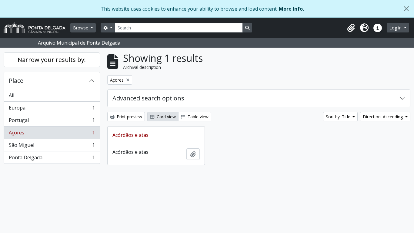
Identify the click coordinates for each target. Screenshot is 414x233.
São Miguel (51, 146)
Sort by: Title (339, 117)
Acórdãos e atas (130, 135)
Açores (51, 134)
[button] (351, 28)
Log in (396, 28)
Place (16, 80)
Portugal (51, 122)
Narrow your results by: (52, 60)
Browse (81, 28)
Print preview (128, 117)
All (11, 95)
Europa (51, 109)
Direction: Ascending (383, 117)
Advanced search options (148, 98)
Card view (165, 117)
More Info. (291, 8)
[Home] (37, 27)
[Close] (406, 8)
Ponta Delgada (51, 159)
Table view (197, 117)
